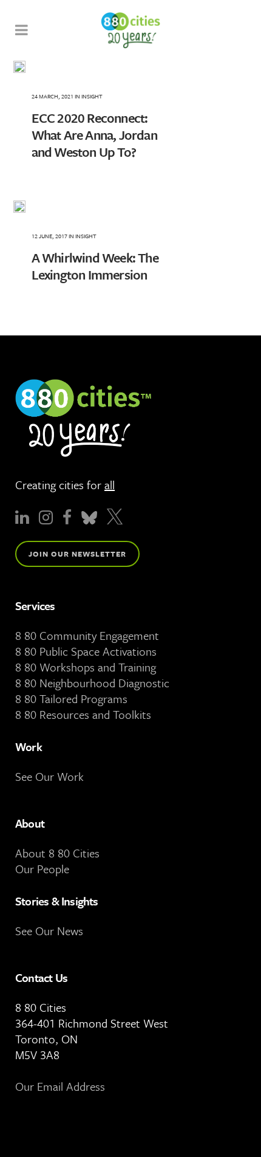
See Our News (49, 930)
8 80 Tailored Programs (71, 698)
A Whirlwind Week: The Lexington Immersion (95, 266)
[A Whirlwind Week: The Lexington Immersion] (104, 207)
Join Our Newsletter (77, 553)
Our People (42, 868)
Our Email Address (60, 1086)
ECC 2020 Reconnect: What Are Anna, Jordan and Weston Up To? (94, 134)
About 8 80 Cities (57, 853)
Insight (92, 96)
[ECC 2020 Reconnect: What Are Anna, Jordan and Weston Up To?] (104, 67)
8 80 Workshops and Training (85, 667)
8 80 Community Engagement (87, 635)
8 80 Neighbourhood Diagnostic (92, 683)
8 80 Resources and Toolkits (83, 714)
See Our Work (49, 776)
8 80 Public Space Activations (86, 651)
